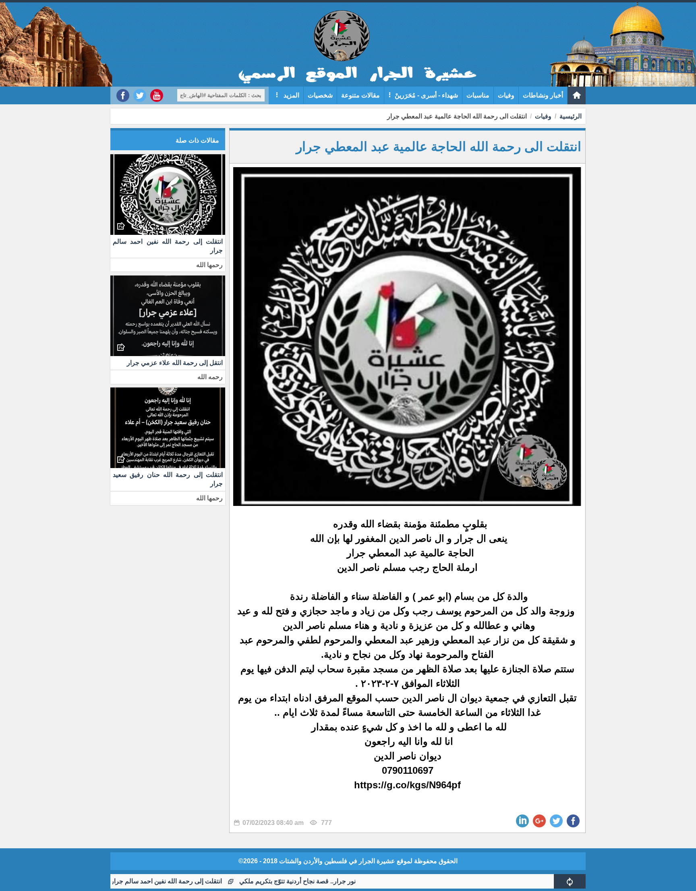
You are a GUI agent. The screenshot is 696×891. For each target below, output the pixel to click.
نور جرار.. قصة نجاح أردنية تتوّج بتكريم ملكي (330, 881)
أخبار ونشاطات (543, 95)
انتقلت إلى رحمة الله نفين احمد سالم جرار (199, 881)
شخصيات (320, 95)
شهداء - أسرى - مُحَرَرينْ (426, 95)
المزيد (290, 95)
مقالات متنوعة (360, 95)
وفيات (506, 95)
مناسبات (477, 95)
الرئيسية (570, 116)
